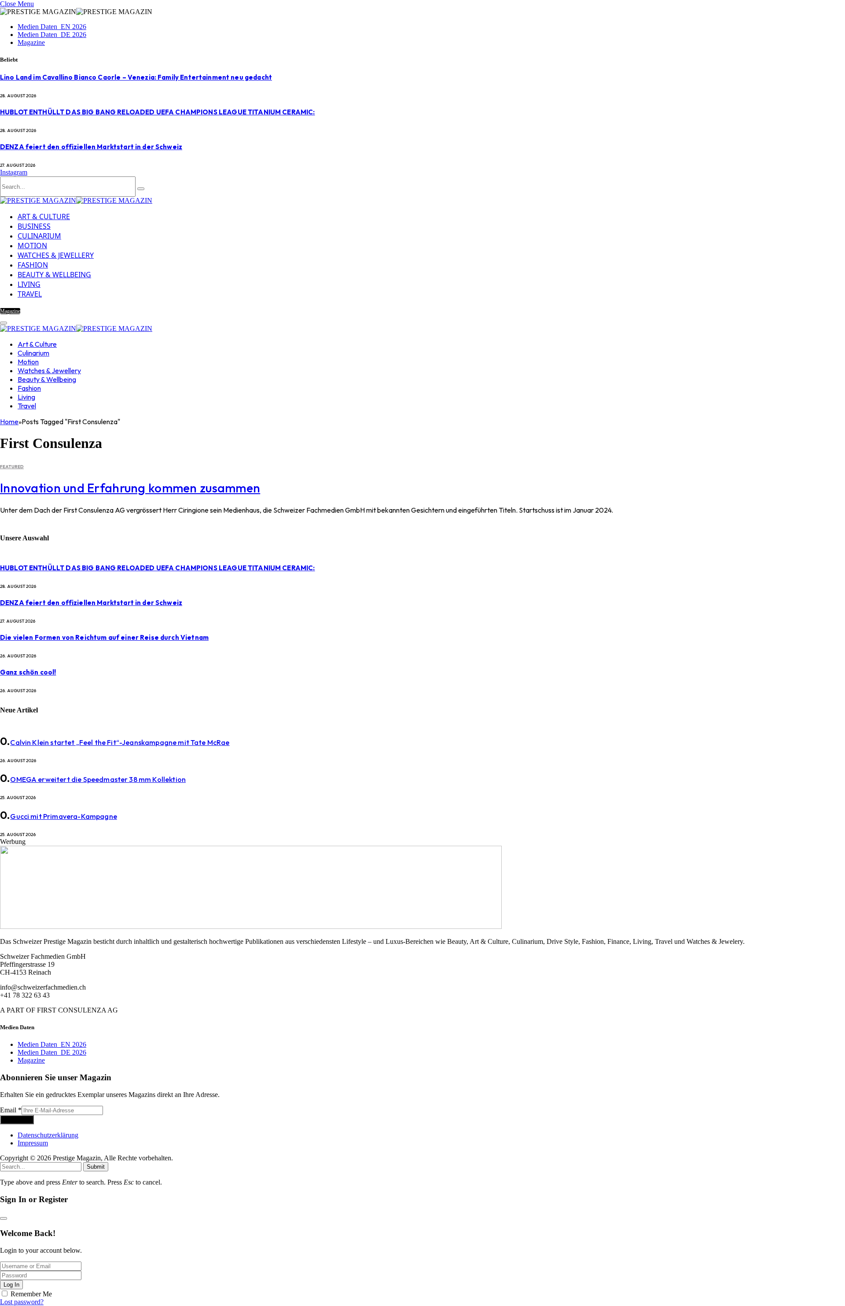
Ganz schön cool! (28, 672)
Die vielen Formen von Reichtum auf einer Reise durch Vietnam (104, 637)
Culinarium (39, 236)
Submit (96, 1166)
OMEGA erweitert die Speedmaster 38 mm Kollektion (98, 779)
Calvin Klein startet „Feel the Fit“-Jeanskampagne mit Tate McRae (119, 742)
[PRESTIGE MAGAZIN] (76, 200)
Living (29, 284)
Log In (11, 1284)
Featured (12, 467)
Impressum (33, 1143)
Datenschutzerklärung (48, 1135)
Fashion (33, 265)
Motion (32, 245)
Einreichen (17, 1119)
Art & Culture (44, 216)
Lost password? (22, 1302)
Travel (30, 294)
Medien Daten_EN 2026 (52, 26)
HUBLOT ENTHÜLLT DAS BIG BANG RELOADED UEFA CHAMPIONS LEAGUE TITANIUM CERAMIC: (157, 112)
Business (34, 226)
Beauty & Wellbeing (54, 274)
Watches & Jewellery (56, 255)
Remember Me (31, 1294)
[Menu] (3, 323)
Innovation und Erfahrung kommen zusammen (130, 487)
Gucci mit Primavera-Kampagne (63, 816)
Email (11, 1110)
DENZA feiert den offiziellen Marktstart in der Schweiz (91, 147)
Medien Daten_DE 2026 (52, 34)
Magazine (31, 42)
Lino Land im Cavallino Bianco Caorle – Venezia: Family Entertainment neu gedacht (136, 77)
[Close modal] (3, 1218)
